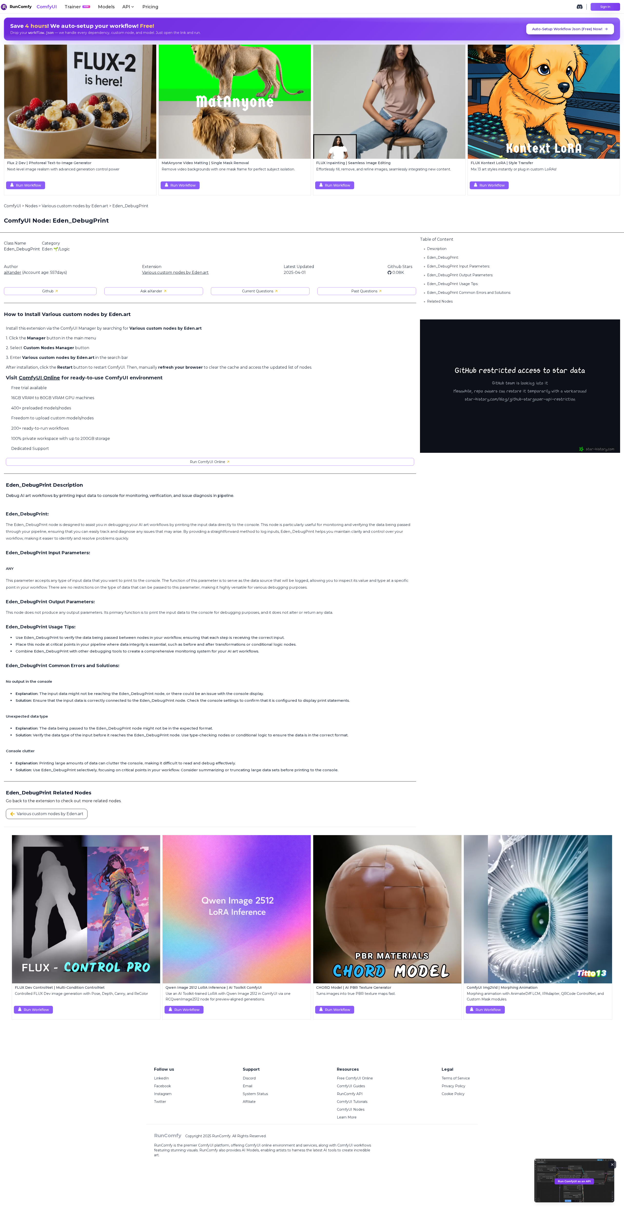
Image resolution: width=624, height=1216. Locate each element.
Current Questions (257, 291)
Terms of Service (456, 1078)
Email (247, 1086)
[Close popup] (612, 1164)
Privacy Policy (453, 1086)
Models (106, 7)
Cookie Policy (453, 1094)
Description (437, 249)
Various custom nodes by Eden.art (75, 206)
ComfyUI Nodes (350, 1109)
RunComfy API (350, 1094)
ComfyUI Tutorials (352, 1101)
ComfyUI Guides (351, 1086)
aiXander (12, 272)
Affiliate (249, 1101)
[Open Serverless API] (574, 1184)
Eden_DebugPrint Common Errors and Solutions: (469, 292)
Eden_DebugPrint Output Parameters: (460, 275)
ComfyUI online (258, 1145)
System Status (255, 1094)
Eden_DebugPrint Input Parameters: (458, 266)
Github (48, 291)
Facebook (162, 1086)
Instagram (163, 1094)
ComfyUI (47, 7)
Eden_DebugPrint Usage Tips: (452, 284)
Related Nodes (440, 301)
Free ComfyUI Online (355, 1078)
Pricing (150, 7)
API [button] (126, 7)
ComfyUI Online (39, 378)
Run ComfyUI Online (207, 462)
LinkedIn (161, 1078)
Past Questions (364, 291)
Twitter (160, 1101)
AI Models (250, 1150)
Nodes (31, 206)
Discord (249, 1078)
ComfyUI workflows (354, 1145)
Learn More (347, 1117)
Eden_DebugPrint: (443, 257)
